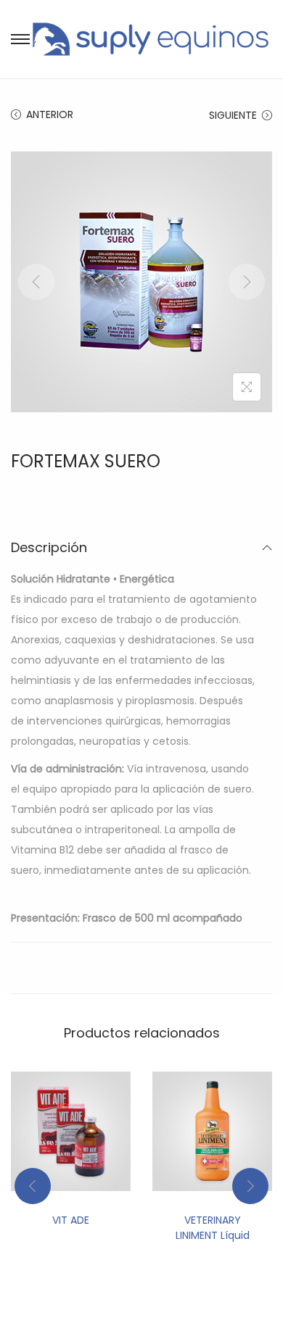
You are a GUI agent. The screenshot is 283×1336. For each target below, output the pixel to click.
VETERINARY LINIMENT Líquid (213, 1228)
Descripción (49, 547)
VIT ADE (70, 1220)
